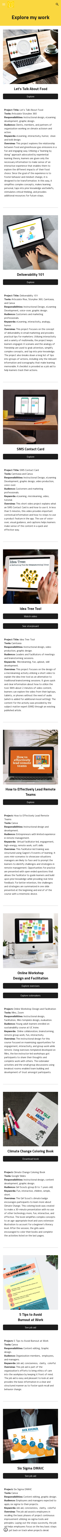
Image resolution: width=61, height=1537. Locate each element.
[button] (4, 4)
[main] (30, 17)
